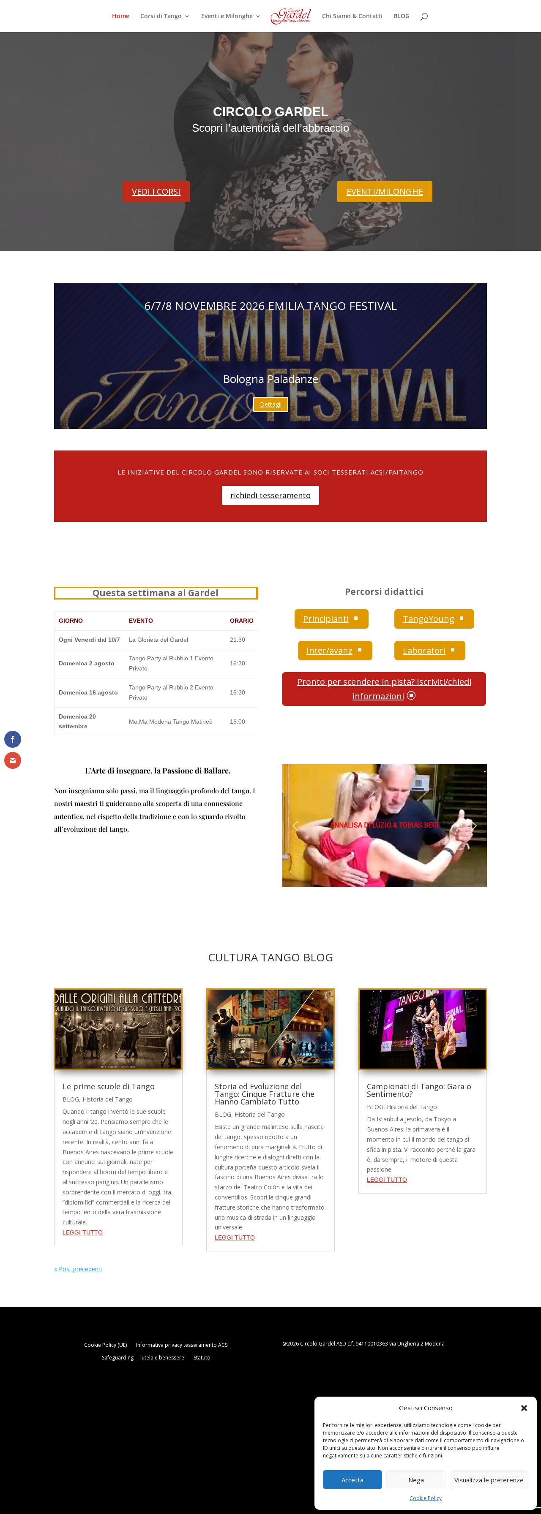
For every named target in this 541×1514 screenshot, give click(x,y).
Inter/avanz (335, 650)
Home (120, 16)
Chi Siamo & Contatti (352, 16)
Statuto (202, 1358)
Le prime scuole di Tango (109, 1086)
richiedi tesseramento (270, 495)
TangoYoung (434, 618)
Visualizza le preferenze (489, 1480)
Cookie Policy (426, 1498)
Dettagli (270, 404)
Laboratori (430, 650)
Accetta (352, 1480)
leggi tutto (83, 1232)
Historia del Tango (107, 1099)
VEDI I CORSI (156, 191)
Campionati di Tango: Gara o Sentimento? (419, 1090)
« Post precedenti (78, 1269)
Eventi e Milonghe (227, 16)
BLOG (401, 16)
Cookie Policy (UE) (105, 1345)
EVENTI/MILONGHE (385, 191)
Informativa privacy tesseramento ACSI (182, 1345)
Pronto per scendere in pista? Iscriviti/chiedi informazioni (384, 689)
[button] (524, 1408)
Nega (416, 1480)
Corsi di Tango (161, 16)
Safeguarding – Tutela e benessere (143, 1358)
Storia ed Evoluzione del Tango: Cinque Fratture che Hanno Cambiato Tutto (264, 1094)
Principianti (331, 618)
